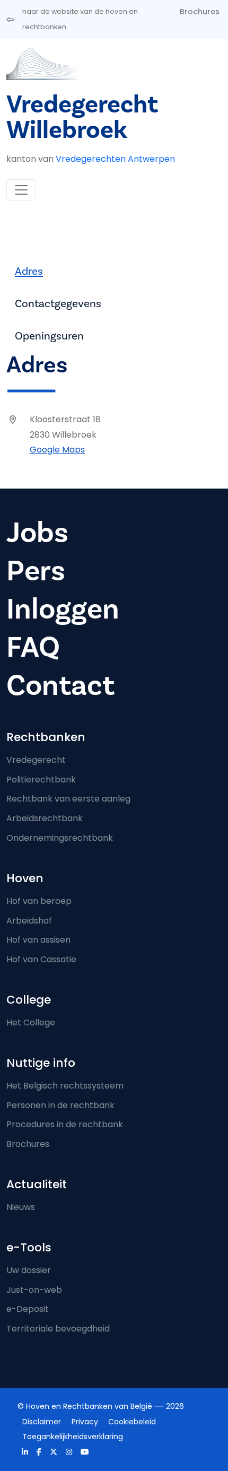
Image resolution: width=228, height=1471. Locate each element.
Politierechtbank (41, 779)
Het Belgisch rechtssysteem (65, 1086)
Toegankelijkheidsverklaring (72, 1436)
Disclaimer (41, 1421)
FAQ (33, 647)
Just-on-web (34, 1290)
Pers (35, 571)
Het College (30, 1022)
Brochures (200, 11)
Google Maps (57, 449)
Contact (60, 685)
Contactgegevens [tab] (58, 304)
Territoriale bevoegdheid (58, 1328)
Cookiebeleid (132, 1421)
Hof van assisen (38, 940)
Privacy (85, 1421)
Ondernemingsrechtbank (59, 838)
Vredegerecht (36, 760)
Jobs (37, 533)
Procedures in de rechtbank (64, 1124)
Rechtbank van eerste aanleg (68, 799)
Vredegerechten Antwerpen (115, 159)
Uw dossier (28, 1270)
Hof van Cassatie (41, 959)
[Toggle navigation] (21, 190)
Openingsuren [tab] (49, 336)
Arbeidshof (29, 921)
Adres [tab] (29, 271)
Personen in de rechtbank (60, 1105)
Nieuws (20, 1207)
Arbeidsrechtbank (44, 818)
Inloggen (62, 609)
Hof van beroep (39, 901)
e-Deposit (27, 1309)
